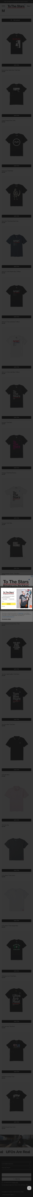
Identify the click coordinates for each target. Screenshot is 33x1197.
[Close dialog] (31, 588)
